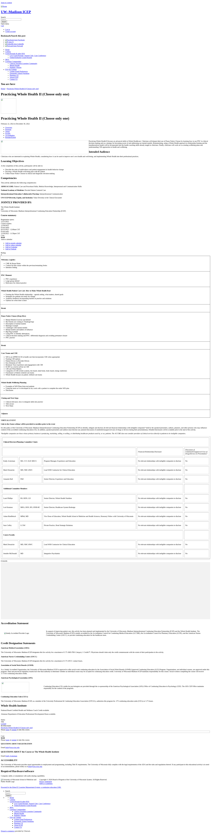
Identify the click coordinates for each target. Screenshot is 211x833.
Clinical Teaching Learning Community (23, 63)
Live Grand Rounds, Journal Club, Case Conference (28, 56)
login (7, 730)
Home (7, 50)
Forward (19, 46)
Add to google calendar (13, 243)
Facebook (21, 40)
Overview (8, 127)
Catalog (8, 52)
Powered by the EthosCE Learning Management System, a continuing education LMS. (31, 787)
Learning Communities (13, 61)
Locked (3, 724)
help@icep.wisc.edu (12, 747)
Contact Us (13, 79)
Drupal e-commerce (8, 831)
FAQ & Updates (11, 69)
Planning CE (14, 75)
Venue (7, 131)
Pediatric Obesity (16, 67)
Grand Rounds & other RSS (15, 54)
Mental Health (15, 65)
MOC (7, 59)
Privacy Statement (45, 782)
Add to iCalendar (11, 247)
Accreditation (10, 135)
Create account (10, 31)
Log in (7, 29)
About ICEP (14, 77)
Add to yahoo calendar (13, 245)
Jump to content (6, 3)
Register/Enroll (10, 137)
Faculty (7, 133)
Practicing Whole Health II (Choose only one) (23, 89)
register (14, 730)
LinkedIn (20, 44)
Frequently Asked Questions (19, 73)
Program (8, 129)
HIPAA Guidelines (46, 783)
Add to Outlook (10, 249)
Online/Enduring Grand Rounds (21, 58)
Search (3, 17)
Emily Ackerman (11, 756)
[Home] (4, 6)
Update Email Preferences (19, 71)
